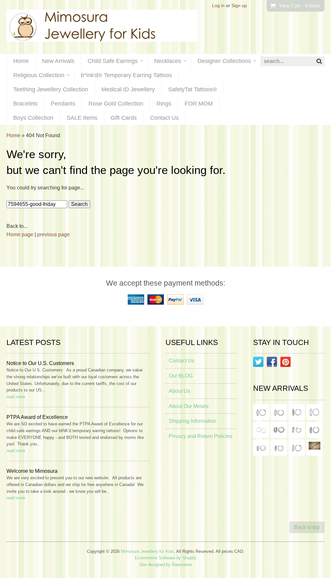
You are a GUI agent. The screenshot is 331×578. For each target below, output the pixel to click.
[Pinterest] (285, 363)
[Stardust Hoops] (297, 412)
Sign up (239, 5)
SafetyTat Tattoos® (192, 89)
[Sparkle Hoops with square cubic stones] (279, 412)
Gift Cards (124, 118)
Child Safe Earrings (113, 61)
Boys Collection (33, 118)
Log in (218, 5)
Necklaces (167, 61)
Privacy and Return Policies (200, 436)
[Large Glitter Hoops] (314, 412)
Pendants (63, 103)
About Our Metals (188, 406)
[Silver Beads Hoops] (261, 430)
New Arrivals (58, 61)
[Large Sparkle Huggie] (297, 448)
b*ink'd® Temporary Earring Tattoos (126, 75)
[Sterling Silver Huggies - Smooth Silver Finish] (279, 430)
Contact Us (164, 118)
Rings (163, 103)
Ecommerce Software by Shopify (166, 557)
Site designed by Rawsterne (165, 564)
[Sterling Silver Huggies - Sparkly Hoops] (314, 430)
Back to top (307, 527)
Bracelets (25, 103)
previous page (53, 234)
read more (15, 396)
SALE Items (82, 118)
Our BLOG (181, 376)
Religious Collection (38, 75)
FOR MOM (199, 103)
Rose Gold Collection (116, 103)
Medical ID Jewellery (128, 89)
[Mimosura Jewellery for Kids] (101, 27)
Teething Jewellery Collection (50, 89)
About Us (179, 391)
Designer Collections (224, 61)
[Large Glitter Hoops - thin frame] (261, 412)
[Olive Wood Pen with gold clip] (314, 448)
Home (21, 61)
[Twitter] (258, 363)
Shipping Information (192, 421)
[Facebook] (272, 363)
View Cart (299, 5)
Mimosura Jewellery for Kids (147, 551)
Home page (19, 234)
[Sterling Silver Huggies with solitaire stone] (297, 430)
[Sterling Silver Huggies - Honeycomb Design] (261, 448)
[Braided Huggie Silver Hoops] (279, 448)
